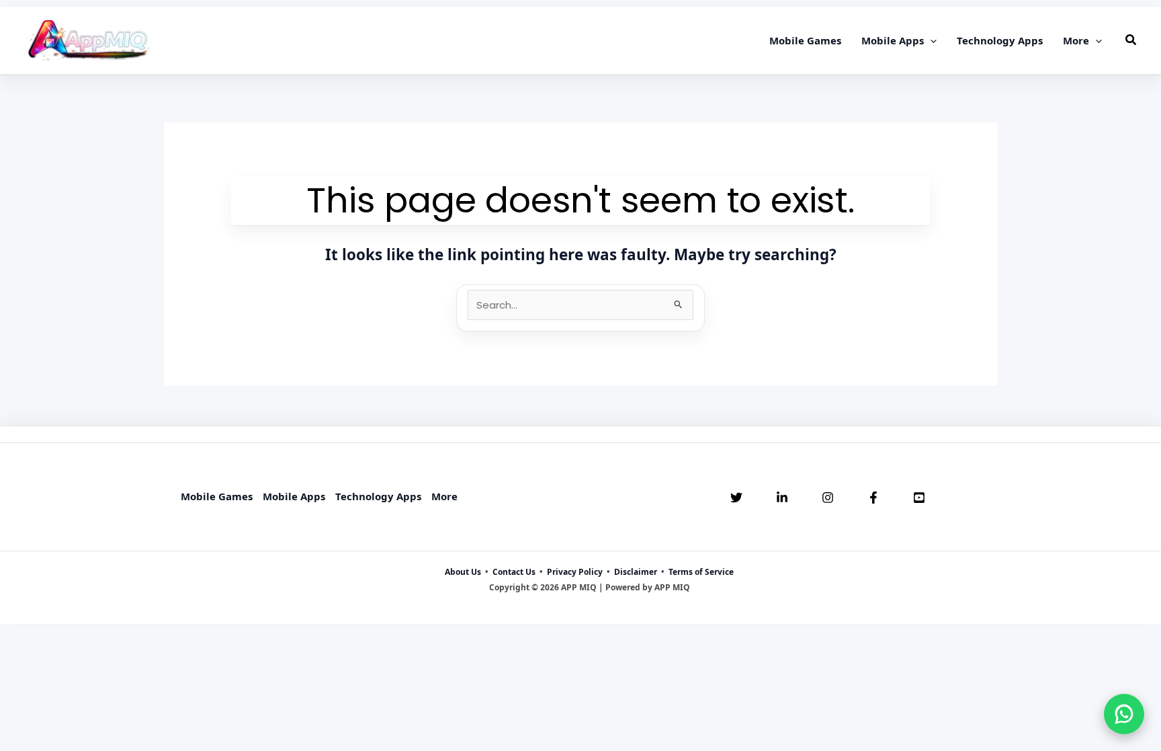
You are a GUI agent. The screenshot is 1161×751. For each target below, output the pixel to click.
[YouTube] (919, 497)
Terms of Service (701, 572)
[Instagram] (828, 497)
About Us (463, 572)
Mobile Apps (294, 496)
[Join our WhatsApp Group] (1124, 714)
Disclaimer (635, 572)
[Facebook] (873, 497)
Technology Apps (378, 496)
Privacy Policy (575, 572)
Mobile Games (217, 496)
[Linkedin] (782, 497)
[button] (930, 40)
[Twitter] (736, 497)
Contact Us (513, 572)
